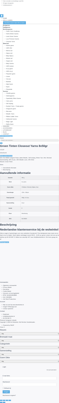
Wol (45, 158)
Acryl (23, 203)
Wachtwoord (6, 382)
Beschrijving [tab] (6, 169)
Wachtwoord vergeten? (9, 395)
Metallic (25, 158)
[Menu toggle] (1, 15)
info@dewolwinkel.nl (39, 237)
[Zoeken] (1, 143)
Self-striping (31, 158)
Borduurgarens (7, 29)
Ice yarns (24, 181)
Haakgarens (6, 27)
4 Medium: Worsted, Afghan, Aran (30, 187)
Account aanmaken (51, 369)
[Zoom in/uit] (1, 400)
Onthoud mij (7, 388)
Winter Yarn (39, 158)
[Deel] (7, 400)
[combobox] (29, 140)
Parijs (17, 158)
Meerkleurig (25, 213)
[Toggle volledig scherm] (4, 400)
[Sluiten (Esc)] (10, 400)
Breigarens (6, 25)
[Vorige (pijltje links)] (1, 402)
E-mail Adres (6, 376)
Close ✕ (2, 327)
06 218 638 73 (11, 237)
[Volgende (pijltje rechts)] (4, 402)
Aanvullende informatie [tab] (9, 168)
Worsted (49, 158)
